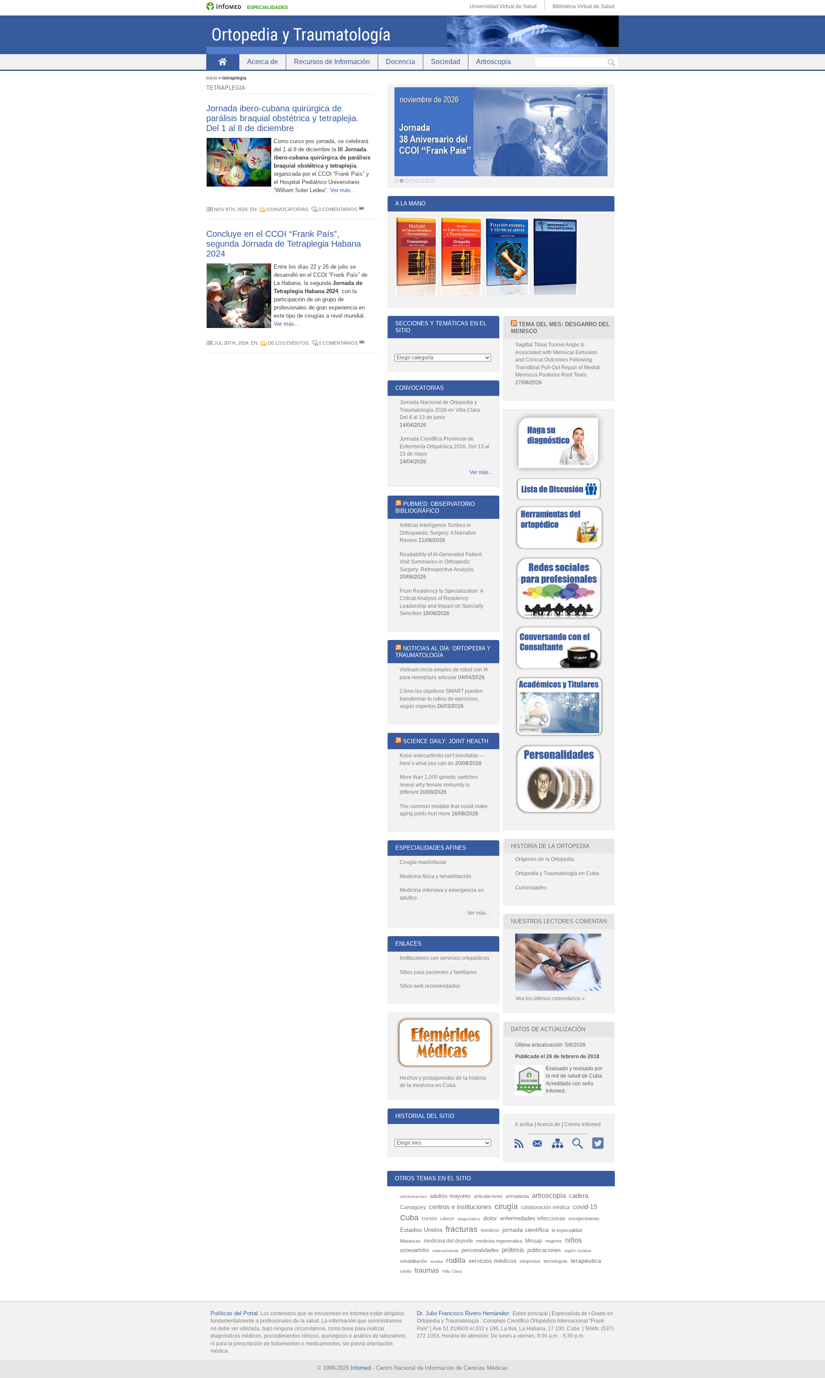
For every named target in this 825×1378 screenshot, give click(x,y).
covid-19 (585, 1206)
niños (573, 1240)
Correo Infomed (582, 1124)
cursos (429, 1219)
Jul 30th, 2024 (231, 343)
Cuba (409, 1217)
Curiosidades (531, 888)
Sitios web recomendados (430, 986)
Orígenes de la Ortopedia (544, 859)
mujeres (553, 1240)
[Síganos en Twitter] (597, 1149)
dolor (490, 1218)
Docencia (400, 61)
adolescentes (413, 1196)
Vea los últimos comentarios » (550, 998)
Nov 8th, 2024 (231, 209)
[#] (361, 209)
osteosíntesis (445, 1250)
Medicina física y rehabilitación (435, 876)
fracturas (462, 1229)
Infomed (361, 1368)
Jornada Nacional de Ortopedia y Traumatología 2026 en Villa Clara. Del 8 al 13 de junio (440, 409)
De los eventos (288, 343)
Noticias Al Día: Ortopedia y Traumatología (443, 651)
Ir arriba (524, 1124)
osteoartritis (414, 1250)
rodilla (455, 1260)
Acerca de (262, 61)
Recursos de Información (332, 61)
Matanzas (410, 1240)
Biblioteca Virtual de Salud (583, 6)
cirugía (506, 1206)
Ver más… (343, 190)
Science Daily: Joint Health (445, 741)
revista (436, 1261)
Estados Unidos (421, 1230)
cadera (578, 1195)
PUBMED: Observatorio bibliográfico (435, 507)
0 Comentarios (337, 209)
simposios (530, 1261)
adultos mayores (450, 1196)
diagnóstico (469, 1218)
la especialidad (567, 1230)
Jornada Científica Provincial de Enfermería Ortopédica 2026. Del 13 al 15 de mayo (444, 446)
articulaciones (488, 1196)
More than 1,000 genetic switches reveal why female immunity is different (439, 784)
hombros (490, 1230)
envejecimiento (583, 1218)
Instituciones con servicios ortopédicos (444, 958)
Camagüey (413, 1207)
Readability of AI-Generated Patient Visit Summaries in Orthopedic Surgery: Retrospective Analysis (441, 562)
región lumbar (577, 1250)
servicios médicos (492, 1260)
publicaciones (544, 1250)
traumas (427, 1270)
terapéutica (586, 1260)
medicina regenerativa (499, 1240)
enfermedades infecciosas (532, 1218)
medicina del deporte (448, 1241)
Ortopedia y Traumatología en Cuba (557, 873)
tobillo (406, 1271)
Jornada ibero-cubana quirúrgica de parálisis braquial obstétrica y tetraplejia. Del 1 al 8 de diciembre (282, 118)
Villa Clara (452, 1271)
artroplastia (517, 1196)
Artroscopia (493, 61)
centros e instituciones (460, 1206)
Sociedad (445, 61)
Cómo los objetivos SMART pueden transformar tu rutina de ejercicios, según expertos (441, 698)
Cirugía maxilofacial (423, 862)
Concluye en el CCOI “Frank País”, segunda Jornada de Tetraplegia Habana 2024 (283, 243)
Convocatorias (287, 209)
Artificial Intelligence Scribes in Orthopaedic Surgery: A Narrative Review (438, 532)
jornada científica (525, 1230)
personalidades (480, 1250)
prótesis (513, 1249)
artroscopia (549, 1195)
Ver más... (481, 472)
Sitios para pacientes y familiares (438, 972)
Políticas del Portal (234, 1313)
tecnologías (556, 1261)
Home (222, 61)
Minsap (533, 1241)
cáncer (447, 1218)
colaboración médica (545, 1207)
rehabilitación (413, 1261)
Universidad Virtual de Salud (503, 6)
